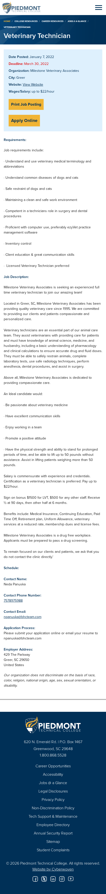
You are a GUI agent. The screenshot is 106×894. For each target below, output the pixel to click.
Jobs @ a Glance (77, 21)
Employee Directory (53, 824)
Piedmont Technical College (23, 7)
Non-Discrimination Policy (53, 808)
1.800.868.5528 (53, 755)
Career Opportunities (53, 766)
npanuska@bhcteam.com (22, 616)
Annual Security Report (53, 833)
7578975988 (13, 600)
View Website (33, 84)
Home (7, 21)
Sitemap (53, 841)
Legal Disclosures (53, 791)
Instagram (62, 879)
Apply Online (24, 120)
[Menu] (98, 7)
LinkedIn (53, 879)
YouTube (70, 879)
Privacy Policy (53, 799)
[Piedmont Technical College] (53, 725)
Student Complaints (53, 850)
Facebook (35, 879)
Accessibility (53, 774)
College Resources (26, 21)
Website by (53, 869)
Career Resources (52, 21)
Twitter (44, 879)
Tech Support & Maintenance (53, 816)
